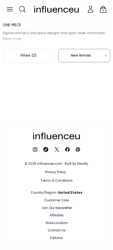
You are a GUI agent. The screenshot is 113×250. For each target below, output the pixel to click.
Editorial (56, 238)
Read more (12, 39)
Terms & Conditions (57, 180)
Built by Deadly (76, 163)
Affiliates (57, 215)
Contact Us (57, 230)
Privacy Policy (55, 172)
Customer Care (56, 200)
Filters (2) (29, 55)
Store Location (57, 223)
